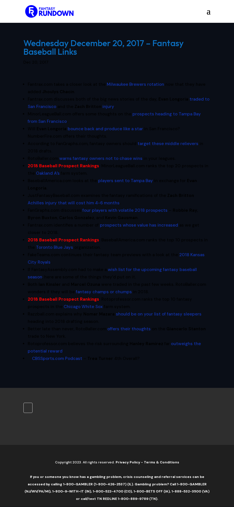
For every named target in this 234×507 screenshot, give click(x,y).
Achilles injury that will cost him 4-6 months (74, 203)
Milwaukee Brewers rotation (135, 84)
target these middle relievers (168, 143)
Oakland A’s (48, 173)
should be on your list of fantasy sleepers (158, 314)
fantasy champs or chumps (104, 292)
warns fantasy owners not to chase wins (100, 158)
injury (108, 106)
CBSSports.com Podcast (57, 358)
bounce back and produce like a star (105, 129)
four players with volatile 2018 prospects (125, 210)
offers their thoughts (129, 329)
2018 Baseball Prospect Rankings (63, 166)
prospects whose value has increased (139, 225)
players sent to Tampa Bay (125, 181)
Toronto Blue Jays (54, 247)
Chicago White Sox (83, 307)
